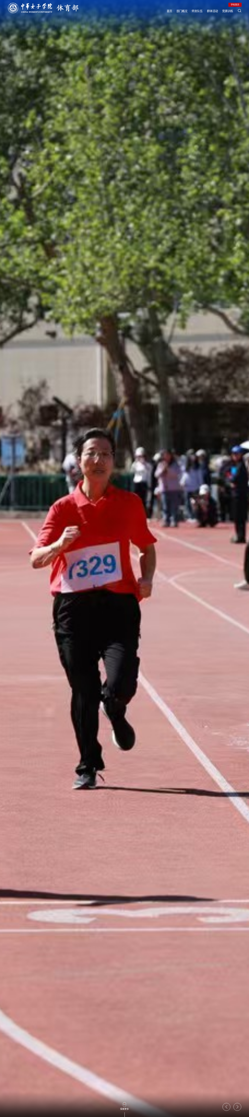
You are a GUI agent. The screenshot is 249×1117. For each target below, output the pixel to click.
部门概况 (181, 11)
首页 (169, 11)
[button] (226, 1107)
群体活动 (212, 11)
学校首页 (235, 4)
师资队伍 (197, 11)
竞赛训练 (227, 11)
